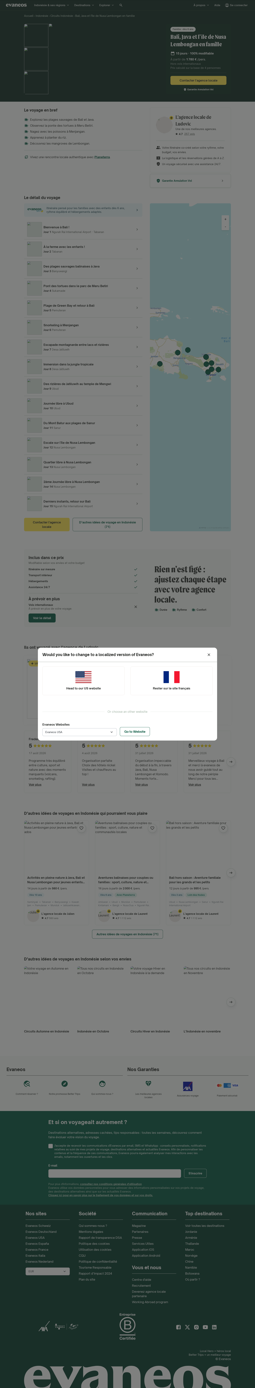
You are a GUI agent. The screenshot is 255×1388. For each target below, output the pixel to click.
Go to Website (134, 731)
